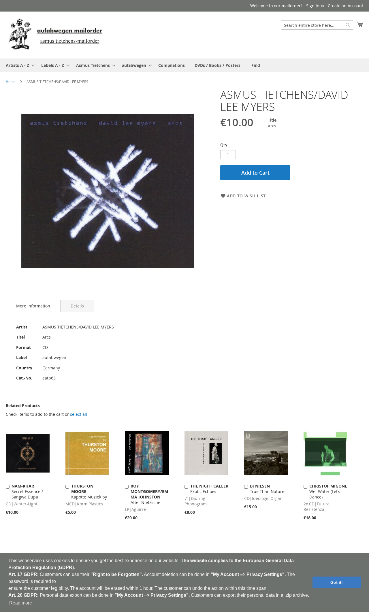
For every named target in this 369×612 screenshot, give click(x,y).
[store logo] (55, 34)
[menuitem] (18, 65)
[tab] (33, 306)
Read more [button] (20, 602)
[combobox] (317, 25)
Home (11, 81)
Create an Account (345, 5)
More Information (33, 306)
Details (77, 306)
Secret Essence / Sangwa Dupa (27, 491)
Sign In (312, 5)
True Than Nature (267, 488)
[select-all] (78, 414)
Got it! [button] (336, 582)
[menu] (184, 65)
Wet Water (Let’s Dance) (328, 491)
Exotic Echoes (209, 488)
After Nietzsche (149, 494)
